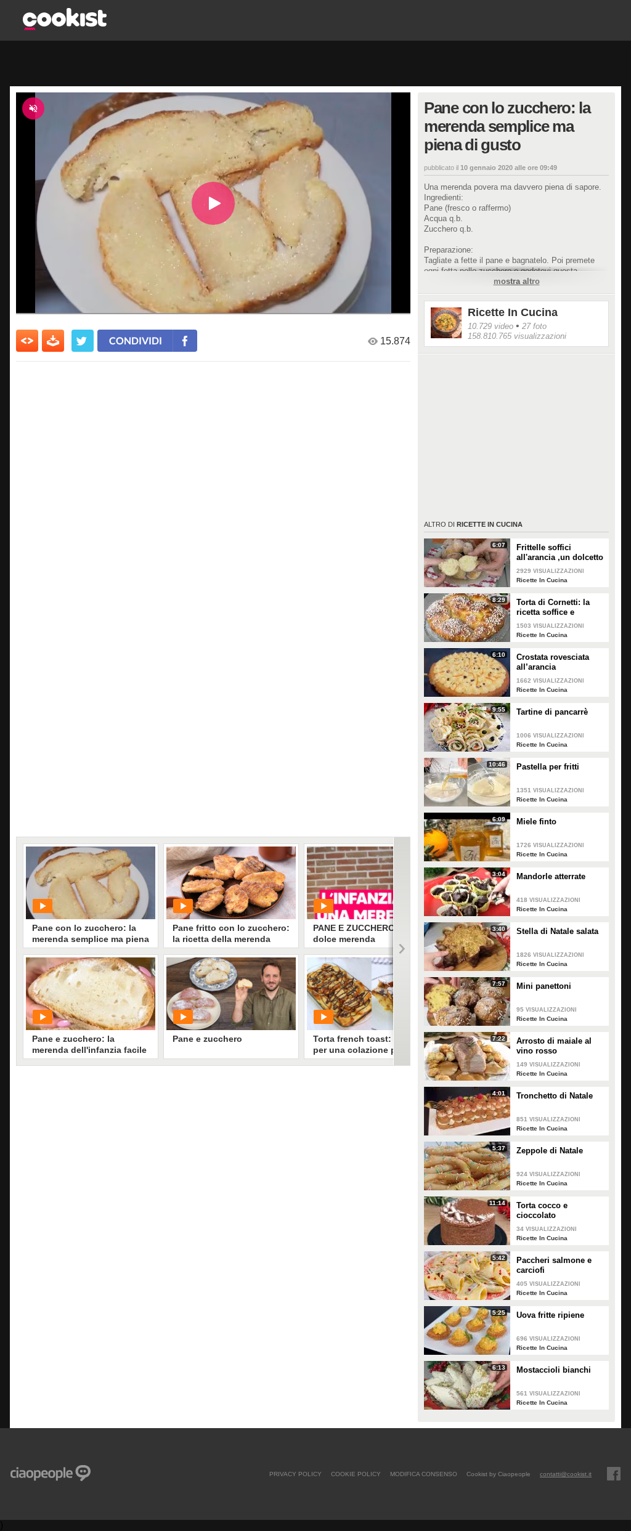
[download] (53, 341)
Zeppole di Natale (549, 1150)
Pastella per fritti (547, 766)
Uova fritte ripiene (550, 1315)
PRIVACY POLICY (295, 1474)
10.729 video (490, 326)
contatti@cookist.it (566, 1474)
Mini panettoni (543, 986)
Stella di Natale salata (557, 931)
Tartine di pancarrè (552, 712)
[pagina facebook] (614, 1473)
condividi (135, 340)
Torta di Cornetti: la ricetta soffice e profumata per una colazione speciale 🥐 (558, 607)
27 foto (534, 326)
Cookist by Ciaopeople (498, 1474)
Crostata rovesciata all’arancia (552, 662)
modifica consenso (423, 1474)
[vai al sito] (65, 27)
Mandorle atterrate (550, 876)
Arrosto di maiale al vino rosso (554, 1045)
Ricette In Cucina (513, 312)
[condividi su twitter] (82, 341)
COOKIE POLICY (356, 1474)
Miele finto (536, 821)
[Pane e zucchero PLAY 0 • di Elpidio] (231, 993)
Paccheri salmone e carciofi (554, 1265)
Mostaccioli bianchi (553, 1370)
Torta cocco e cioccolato (542, 1210)
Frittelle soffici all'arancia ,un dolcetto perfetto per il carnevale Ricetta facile (560, 552)
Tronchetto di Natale (554, 1095)
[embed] (27, 341)
